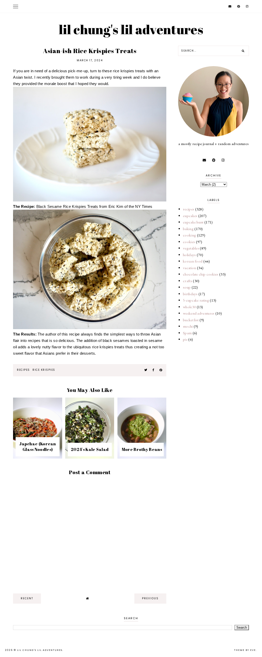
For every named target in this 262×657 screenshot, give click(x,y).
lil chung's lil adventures (131, 29)
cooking (189, 235)
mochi (188, 326)
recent (27, 598)
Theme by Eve (245, 650)
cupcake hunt (193, 222)
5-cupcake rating (196, 300)
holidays (189, 254)
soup (187, 287)
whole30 (189, 306)
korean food (192, 261)
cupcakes (190, 215)
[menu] (15, 6)
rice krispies (43, 370)
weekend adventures (198, 313)
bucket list (191, 319)
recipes (23, 370)
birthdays (190, 293)
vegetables (191, 248)
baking (188, 228)
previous (150, 598)
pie (185, 339)
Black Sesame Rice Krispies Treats (67, 206)
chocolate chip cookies (201, 274)
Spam (187, 332)
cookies (189, 241)
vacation (189, 267)
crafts (187, 280)
